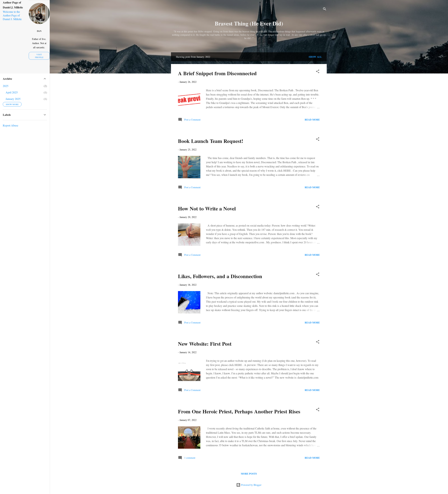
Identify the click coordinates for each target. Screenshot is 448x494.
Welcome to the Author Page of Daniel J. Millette (12, 15)
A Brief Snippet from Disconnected (217, 73)
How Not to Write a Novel (207, 208)
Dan (39, 31)
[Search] (325, 9)
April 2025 (12, 92)
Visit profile (39, 56)
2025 (5, 86)
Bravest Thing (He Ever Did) (249, 23)
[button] (318, 72)
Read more (312, 119)
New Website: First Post (205, 343)
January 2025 (13, 99)
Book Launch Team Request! (210, 141)
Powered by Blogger (250, 484)
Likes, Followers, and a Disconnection (220, 276)
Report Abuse (10, 125)
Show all (315, 57)
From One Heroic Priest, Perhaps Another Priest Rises (239, 411)
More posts (249, 473)
